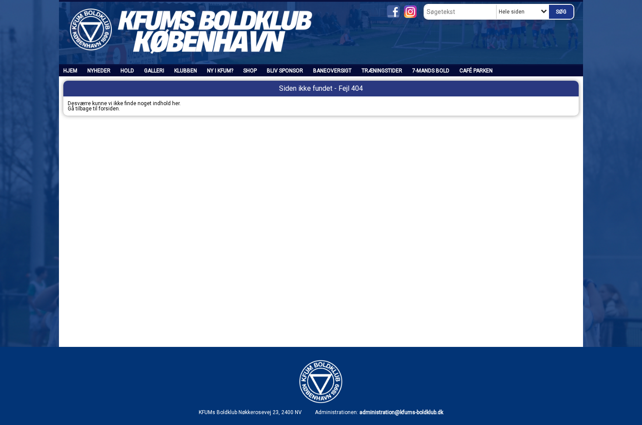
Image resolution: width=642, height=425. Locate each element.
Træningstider (382, 71)
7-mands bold (430, 71)
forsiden (109, 109)
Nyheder (98, 71)
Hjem (70, 71)
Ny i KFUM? (220, 71)
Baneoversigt (332, 71)
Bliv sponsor (285, 71)
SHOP (250, 71)
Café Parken (476, 71)
